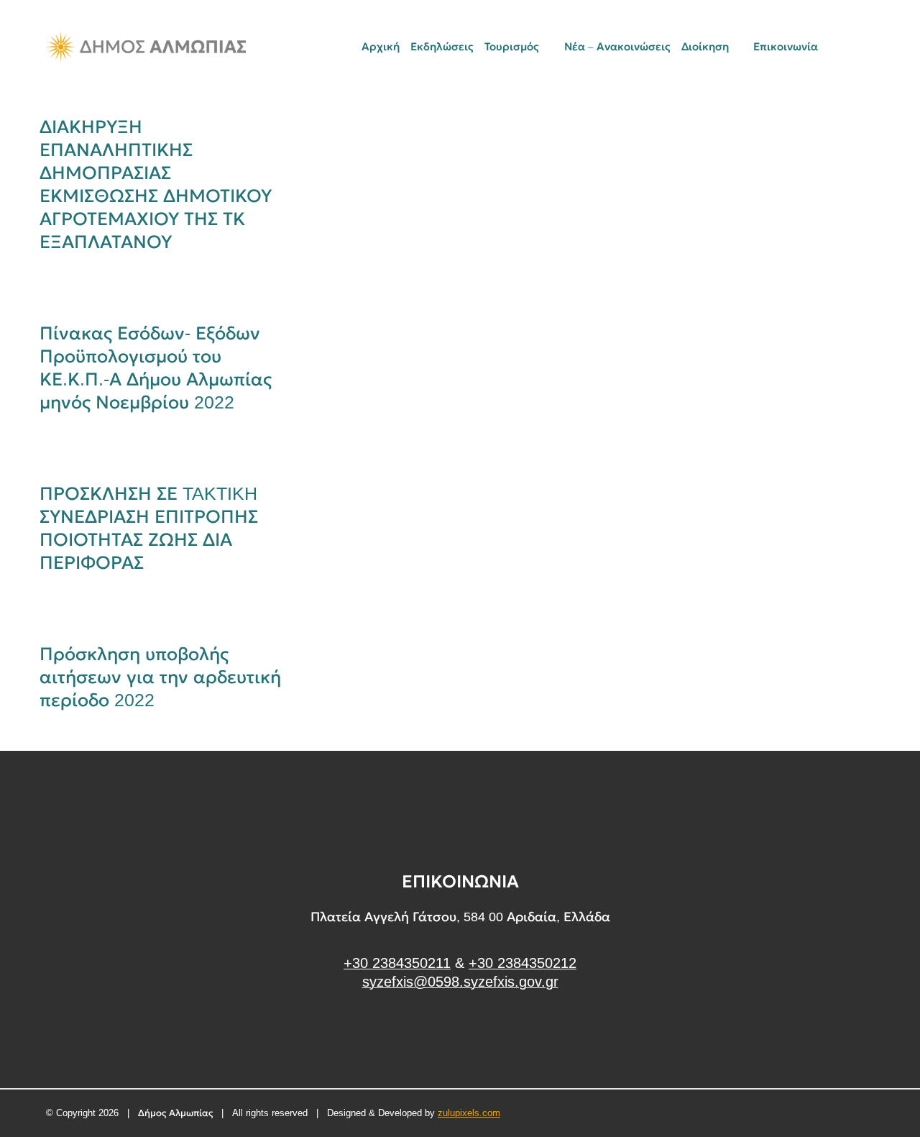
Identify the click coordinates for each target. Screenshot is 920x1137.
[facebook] (460, 1036)
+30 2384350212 (522, 963)
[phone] (869, 46)
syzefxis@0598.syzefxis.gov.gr (460, 982)
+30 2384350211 (397, 963)
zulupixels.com (469, 1113)
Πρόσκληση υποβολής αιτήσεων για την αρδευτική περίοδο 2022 (160, 677)
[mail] (845, 46)
